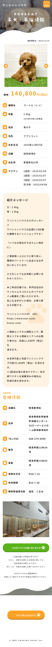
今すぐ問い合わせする (26, 615)
